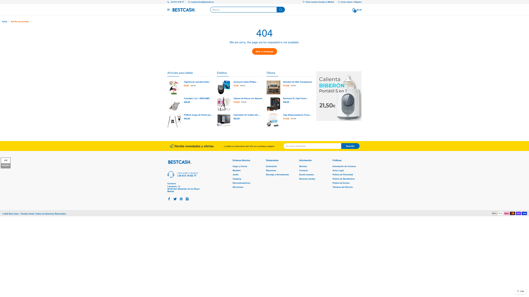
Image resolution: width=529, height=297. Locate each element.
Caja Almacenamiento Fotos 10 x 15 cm (296, 115)
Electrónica (238, 187)
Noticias (303, 166)
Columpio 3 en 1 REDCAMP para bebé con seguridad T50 (197, 98)
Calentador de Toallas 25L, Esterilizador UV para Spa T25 (247, 115)
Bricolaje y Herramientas (277, 174)
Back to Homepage (264, 51)
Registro (358, 2)
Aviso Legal (338, 170)
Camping (237, 178)
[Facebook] (169, 199)
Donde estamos (306, 174)
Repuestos (271, 170)
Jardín (236, 174)
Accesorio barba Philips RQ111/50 (245, 82)
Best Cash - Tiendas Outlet (21, 213)
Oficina (271, 73)
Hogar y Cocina (240, 166)
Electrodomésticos (241, 183)
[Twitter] (175, 199)
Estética (222, 73)
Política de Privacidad (343, 174)
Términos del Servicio (343, 187)
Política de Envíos (341, 183)
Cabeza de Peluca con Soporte (248, 98)
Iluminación (271, 166)
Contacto (303, 170)
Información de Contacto (344, 166)
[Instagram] (187, 199)
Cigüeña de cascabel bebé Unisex (196, 82)
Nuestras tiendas (307, 178)
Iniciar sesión (347, 2)
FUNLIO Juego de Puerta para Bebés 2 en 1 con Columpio (198, 115)
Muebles (237, 170)
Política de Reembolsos (344, 178)
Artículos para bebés (180, 73)
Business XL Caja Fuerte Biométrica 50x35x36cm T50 (296, 98)
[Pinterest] (181, 199)
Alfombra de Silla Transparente (297, 82)
